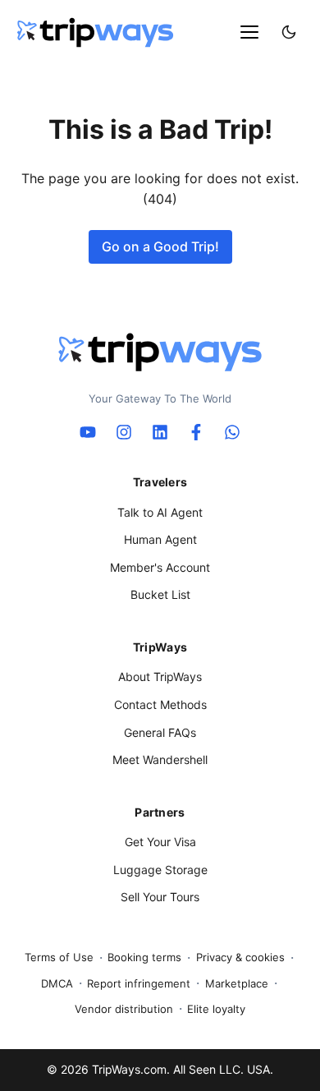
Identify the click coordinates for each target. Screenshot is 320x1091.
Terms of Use (59, 957)
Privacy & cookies (240, 957)
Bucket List (160, 594)
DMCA (57, 983)
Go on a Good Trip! (160, 246)
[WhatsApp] (232, 432)
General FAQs (160, 732)
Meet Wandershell (160, 759)
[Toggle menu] (249, 32)
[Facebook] (196, 432)
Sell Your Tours (160, 897)
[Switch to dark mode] (289, 32)
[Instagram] (124, 432)
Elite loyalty (216, 1008)
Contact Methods (160, 704)
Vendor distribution (124, 1008)
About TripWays (160, 677)
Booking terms (144, 957)
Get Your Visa (160, 842)
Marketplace (236, 983)
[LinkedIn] (160, 432)
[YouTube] (88, 432)
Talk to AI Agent (160, 512)
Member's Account (160, 567)
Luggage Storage (160, 870)
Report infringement (138, 983)
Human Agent (160, 539)
